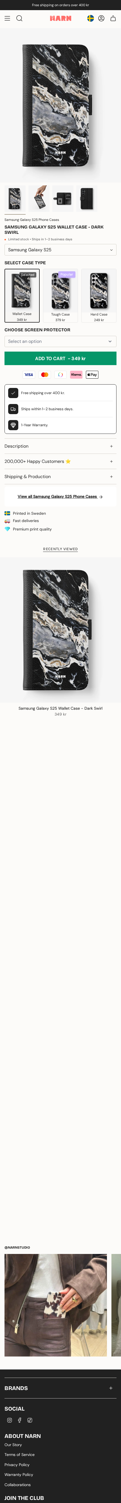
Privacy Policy (17, 1464)
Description (16, 446)
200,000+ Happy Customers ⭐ (38, 461)
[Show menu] (7, 18)
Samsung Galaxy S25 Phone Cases (32, 219)
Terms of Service (20, 1454)
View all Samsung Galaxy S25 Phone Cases (58, 496)
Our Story (13, 1444)
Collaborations (18, 1484)
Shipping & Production (28, 476)
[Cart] (113, 18)
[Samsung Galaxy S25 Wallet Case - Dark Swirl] (60, 630)
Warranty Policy (19, 1474)
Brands (16, 1388)
